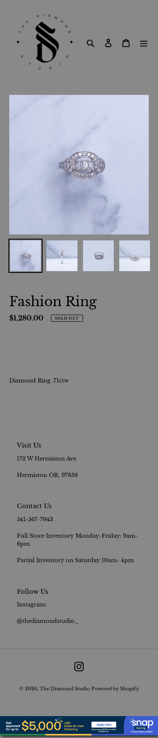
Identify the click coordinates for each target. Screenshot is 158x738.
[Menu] (144, 42)
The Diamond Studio (65, 689)
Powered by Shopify (115, 689)
